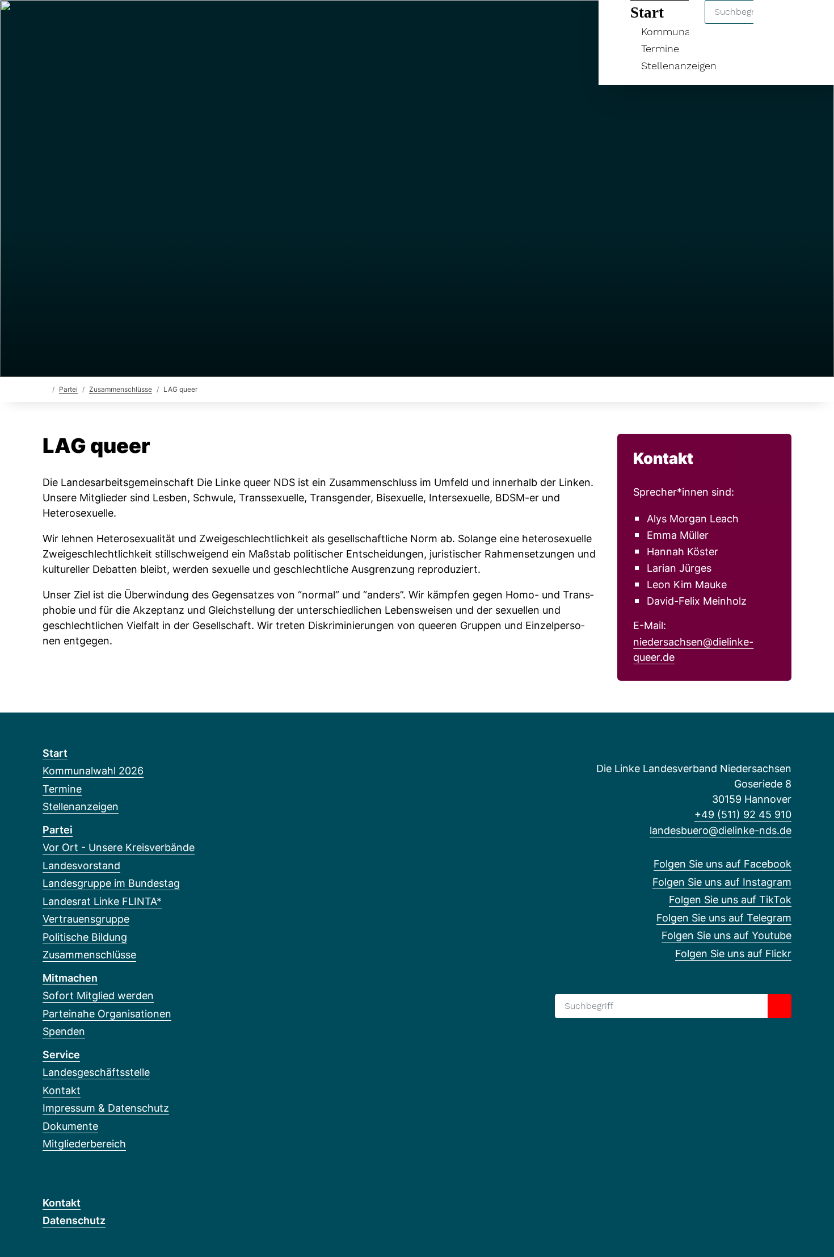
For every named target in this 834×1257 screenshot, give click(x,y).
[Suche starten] (779, 1006)
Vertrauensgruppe (86, 919)
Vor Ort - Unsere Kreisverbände (119, 847)
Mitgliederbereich (84, 1144)
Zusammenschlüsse (120, 389)
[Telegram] (105, 24)
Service (61, 1055)
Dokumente (70, 1126)
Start (55, 753)
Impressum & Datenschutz (106, 1108)
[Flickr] (142, 24)
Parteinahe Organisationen (107, 1014)
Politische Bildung (85, 937)
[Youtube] (123, 24)
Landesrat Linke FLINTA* (102, 901)
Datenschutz (74, 1220)
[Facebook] (48, 24)
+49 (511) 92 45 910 (742, 814)
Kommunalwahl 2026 (93, 771)
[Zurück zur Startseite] (45, 388)
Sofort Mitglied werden (98, 996)
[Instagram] (67, 24)
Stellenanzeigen (679, 66)
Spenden (64, 1031)
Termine (660, 49)
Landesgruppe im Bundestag (111, 883)
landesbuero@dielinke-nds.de (720, 830)
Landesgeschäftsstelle (96, 1072)
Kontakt (62, 1090)
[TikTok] (86, 24)
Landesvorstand (81, 865)
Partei (68, 389)
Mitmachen (70, 978)
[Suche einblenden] (777, 23)
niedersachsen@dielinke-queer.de (693, 649)
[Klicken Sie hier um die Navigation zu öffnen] (810, 23)
